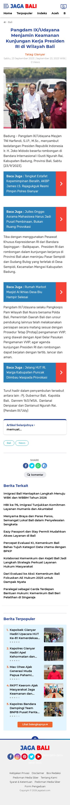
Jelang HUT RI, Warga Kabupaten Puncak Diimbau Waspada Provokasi (26, 372)
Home (8, 13)
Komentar (37, 474)
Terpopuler (24, 13)
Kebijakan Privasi (19, 773)
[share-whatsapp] (38, 465)
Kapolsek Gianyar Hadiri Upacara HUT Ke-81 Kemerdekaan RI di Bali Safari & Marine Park (25, 634)
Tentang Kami (49, 777)
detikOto (48, 755)
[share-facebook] (25, 465)
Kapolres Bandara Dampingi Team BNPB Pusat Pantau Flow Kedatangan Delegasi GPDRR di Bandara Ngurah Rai (24, 708)
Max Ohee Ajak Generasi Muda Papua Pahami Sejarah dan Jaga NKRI (22, 671)
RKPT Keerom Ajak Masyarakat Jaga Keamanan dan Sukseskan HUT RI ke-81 (24, 690)
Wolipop (41, 762)
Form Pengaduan (35, 786)
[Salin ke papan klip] (44, 465)
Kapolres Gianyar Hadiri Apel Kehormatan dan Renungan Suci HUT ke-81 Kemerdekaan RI (24, 652)
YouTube (41, 761)
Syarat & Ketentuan (21, 781)
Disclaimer (38, 773)
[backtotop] (35, 739)
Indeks (42, 13)
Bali (9, 443)
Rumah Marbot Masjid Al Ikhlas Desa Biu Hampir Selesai (26, 292)
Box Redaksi (53, 773)
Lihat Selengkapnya (34, 724)
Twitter (33, 761)
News (22, 443)
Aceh (55, 13)
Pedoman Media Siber (25, 777)
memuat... (14, 429)
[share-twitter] (32, 465)
